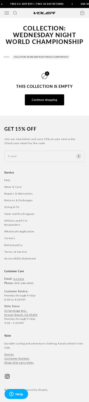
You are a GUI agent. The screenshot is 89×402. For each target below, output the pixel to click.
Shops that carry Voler (19, 362)
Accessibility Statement (20, 258)
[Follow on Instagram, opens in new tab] (7, 376)
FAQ (7, 180)
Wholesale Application (19, 231)
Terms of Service (15, 251)
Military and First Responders (15, 222)
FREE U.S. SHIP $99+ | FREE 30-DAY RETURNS (36, 4)
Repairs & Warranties (18, 193)
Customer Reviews (17, 358)
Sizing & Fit (11, 207)
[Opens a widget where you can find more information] (16, 394)
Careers (9, 238)
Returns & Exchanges (18, 200)
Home (6, 57)
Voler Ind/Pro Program (19, 213)
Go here (18, 278)
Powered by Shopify (35, 389)
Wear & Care (13, 186)
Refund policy (13, 245)
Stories (9, 354)
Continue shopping (44, 99)
